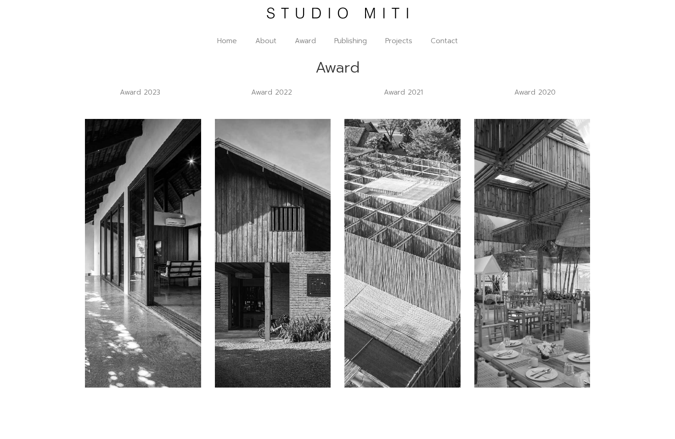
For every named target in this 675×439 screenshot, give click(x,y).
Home (227, 41)
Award (305, 41)
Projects (398, 41)
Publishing (350, 41)
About (265, 41)
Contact (444, 41)
